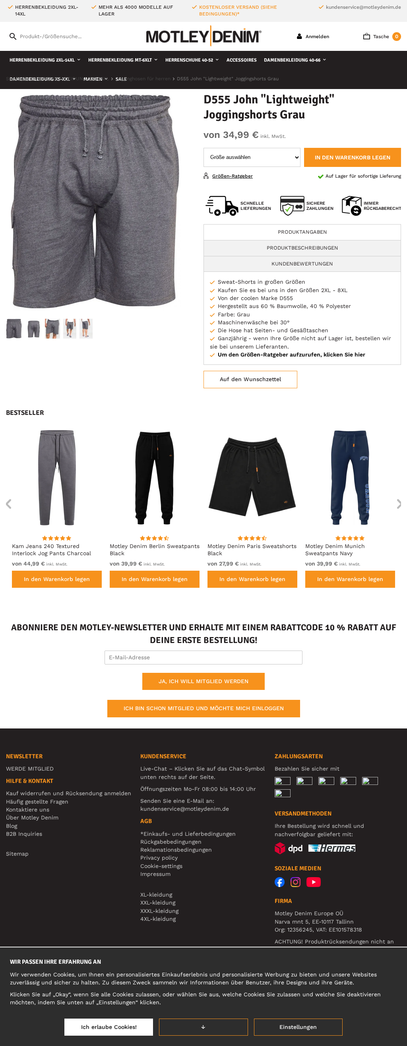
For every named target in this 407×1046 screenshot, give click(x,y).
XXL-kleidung (157, 902)
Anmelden (316, 36)
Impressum (155, 874)
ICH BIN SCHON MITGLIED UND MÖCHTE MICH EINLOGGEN (204, 708)
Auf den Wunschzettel (250, 379)
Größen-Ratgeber (232, 176)
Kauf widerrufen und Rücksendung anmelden (68, 793)
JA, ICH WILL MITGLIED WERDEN (203, 681)
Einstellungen (298, 1027)
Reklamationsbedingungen (176, 849)
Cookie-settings (161, 866)
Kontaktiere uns (27, 809)
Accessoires (242, 60)
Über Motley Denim (33, 817)
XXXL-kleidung (159, 911)
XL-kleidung (156, 894)
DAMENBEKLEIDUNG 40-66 (292, 60)
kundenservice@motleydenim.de (363, 7)
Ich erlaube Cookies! (109, 1027)
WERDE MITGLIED (30, 768)
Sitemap (17, 853)
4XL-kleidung (158, 919)
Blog (11, 826)
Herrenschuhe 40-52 (189, 60)
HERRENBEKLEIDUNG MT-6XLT (120, 60)
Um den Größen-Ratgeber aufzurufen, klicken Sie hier (291, 354)
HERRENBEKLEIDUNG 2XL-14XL (42, 60)
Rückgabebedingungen (171, 842)
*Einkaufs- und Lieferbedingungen (188, 834)
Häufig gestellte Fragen (37, 801)
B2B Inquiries (24, 834)
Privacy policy (159, 857)
